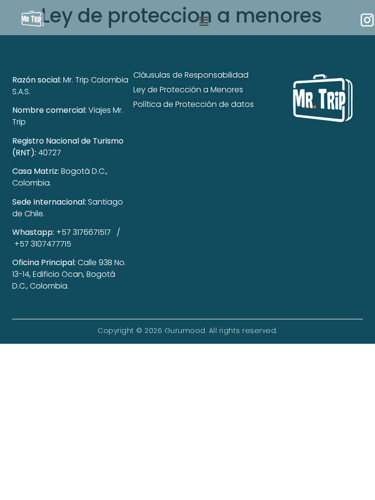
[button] (203, 21)
